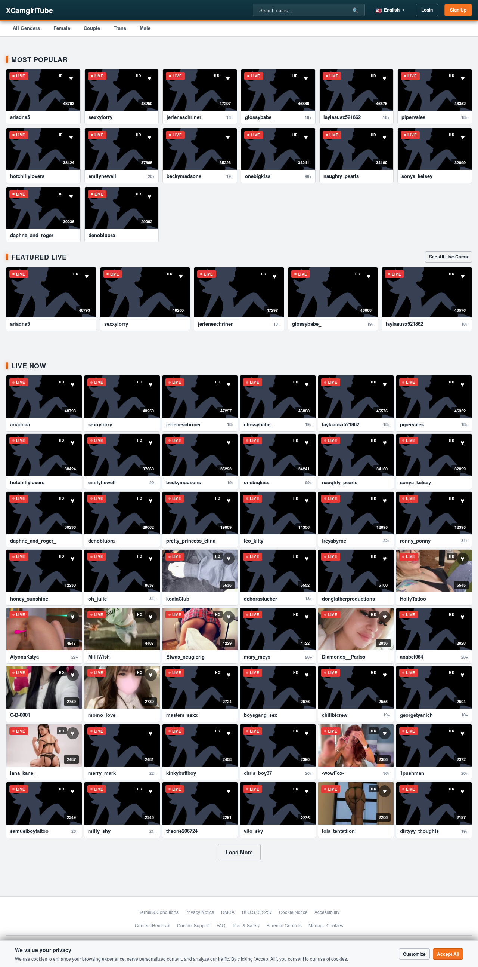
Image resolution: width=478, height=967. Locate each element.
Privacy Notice (199, 912)
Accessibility (326, 912)
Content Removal (152, 925)
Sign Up (458, 9)
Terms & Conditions (159, 912)
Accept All (448, 954)
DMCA (228, 912)
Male (145, 27)
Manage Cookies (325, 925)
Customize (414, 954)
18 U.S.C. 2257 (256, 912)
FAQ (221, 925)
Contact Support (193, 925)
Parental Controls (284, 925)
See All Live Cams (448, 256)
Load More (239, 852)
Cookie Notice (293, 912)
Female (61, 27)
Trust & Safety (246, 925)
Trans (120, 27)
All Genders (26, 27)
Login (427, 9)
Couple (92, 27)
